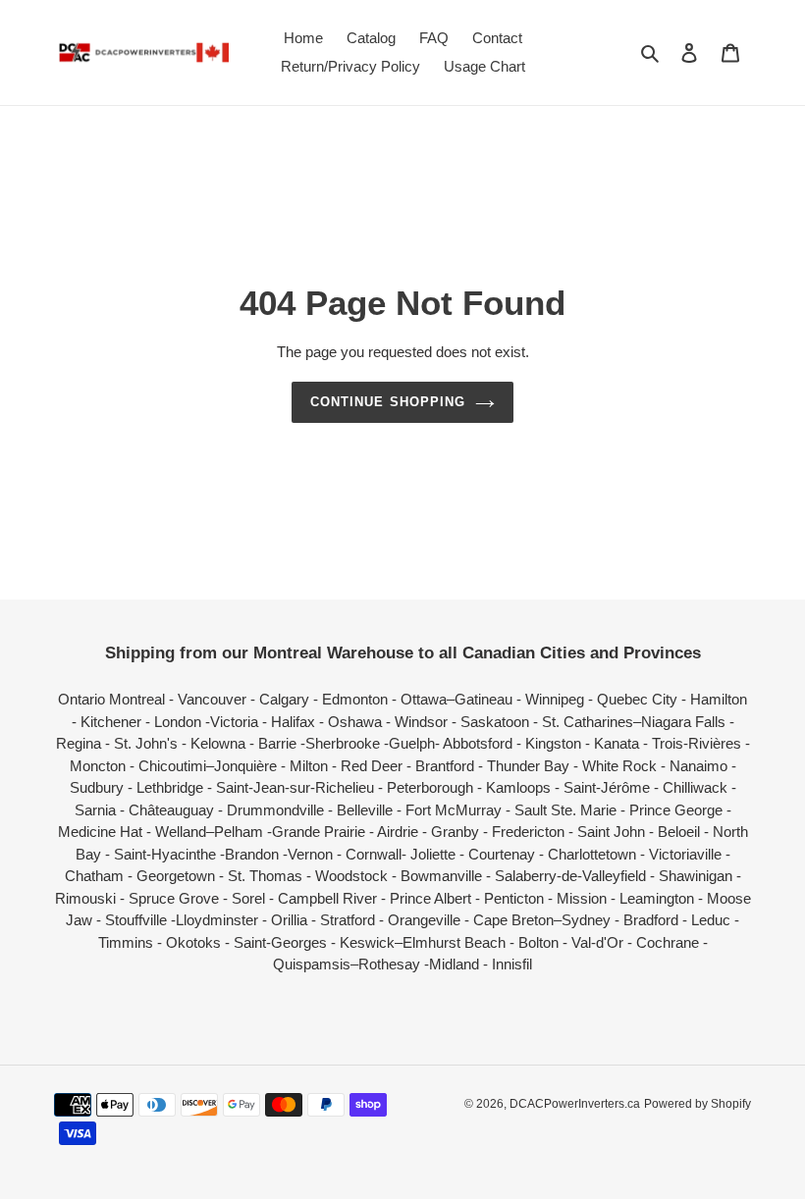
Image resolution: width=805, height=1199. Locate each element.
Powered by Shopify (697, 1104)
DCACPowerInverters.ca (575, 1104)
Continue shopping (387, 401)
